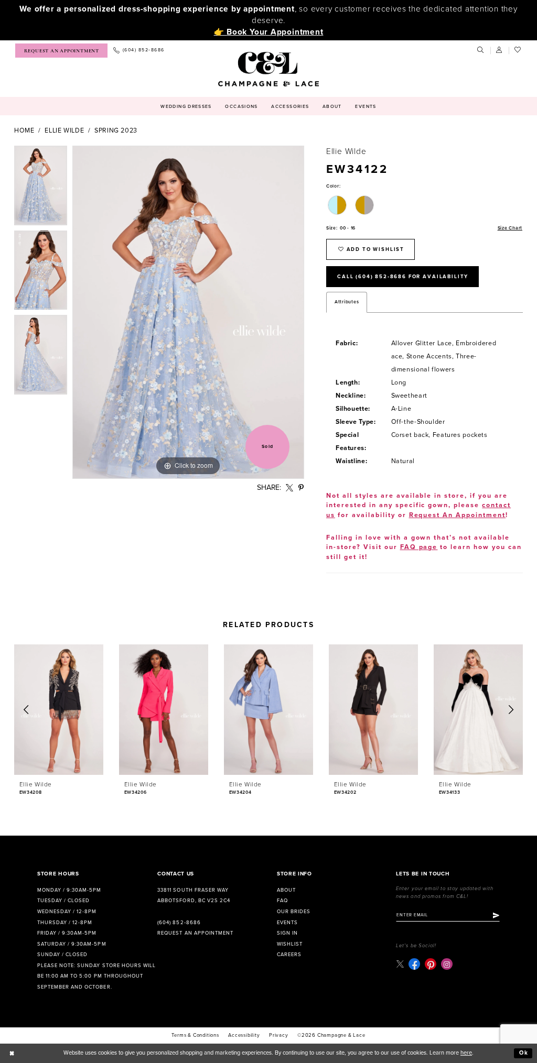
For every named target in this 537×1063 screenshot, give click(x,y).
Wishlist (290, 944)
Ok (524, 1052)
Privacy (278, 1035)
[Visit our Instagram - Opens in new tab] (447, 964)
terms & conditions (195, 1035)
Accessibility (244, 1035)
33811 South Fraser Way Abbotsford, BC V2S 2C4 (193, 895)
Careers (289, 954)
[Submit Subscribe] (496, 915)
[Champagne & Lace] (268, 69)
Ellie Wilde (64, 131)
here (466, 1052)
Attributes (347, 302)
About (286, 890)
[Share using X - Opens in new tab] (290, 488)
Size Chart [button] (510, 228)
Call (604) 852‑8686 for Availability (402, 276)
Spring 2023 (115, 131)
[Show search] (480, 50)
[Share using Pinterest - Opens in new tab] (301, 488)
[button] (499, 50)
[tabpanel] (40, 188)
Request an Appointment (195, 933)
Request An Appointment (457, 515)
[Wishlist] (518, 50)
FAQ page (419, 547)
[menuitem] (61, 50)
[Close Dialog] (12, 1053)
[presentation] (58, 709)
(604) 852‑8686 (178, 922)
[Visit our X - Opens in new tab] (400, 964)
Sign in (287, 933)
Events (287, 922)
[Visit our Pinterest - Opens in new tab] (430, 964)
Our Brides (293, 911)
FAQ (282, 900)
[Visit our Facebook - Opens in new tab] (414, 964)
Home (24, 131)
